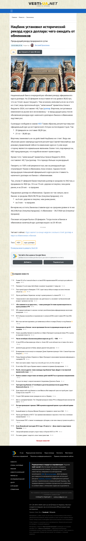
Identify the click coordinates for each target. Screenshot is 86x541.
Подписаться (58, 262)
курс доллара (29, 243)
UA (13, 51)
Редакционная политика (34, 453)
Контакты (60, 453)
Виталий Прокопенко (42, 45)
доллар (47, 108)
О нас (21, 453)
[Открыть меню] (11, 11)
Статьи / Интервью (16, 465)
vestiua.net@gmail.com (60, 497)
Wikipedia (52, 512)
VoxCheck (48, 478)
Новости (13, 462)
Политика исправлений (20, 456)
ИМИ (43, 474)
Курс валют (14, 486)
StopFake (41, 478)
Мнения (13, 469)
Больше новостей (43, 441)
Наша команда (49, 453)
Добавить (27, 262)
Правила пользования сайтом (63, 456)
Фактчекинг (69, 453)
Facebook (45, 512)
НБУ (39, 124)
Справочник (14, 489)
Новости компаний (17, 472)
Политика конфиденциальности (40, 456)
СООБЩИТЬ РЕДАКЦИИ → (44, 497)
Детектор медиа (51, 474)
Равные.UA (14, 476)
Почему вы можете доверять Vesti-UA (24, 248)
